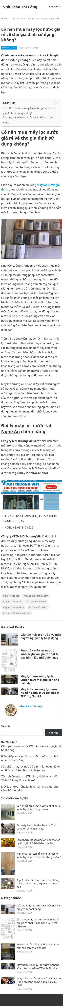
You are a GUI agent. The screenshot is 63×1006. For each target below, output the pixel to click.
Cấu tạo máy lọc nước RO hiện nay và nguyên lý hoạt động (40, 636)
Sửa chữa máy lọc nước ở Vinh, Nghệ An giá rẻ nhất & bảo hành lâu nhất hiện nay (39, 654)
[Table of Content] (56, 103)
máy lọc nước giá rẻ (29, 135)
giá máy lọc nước (11, 595)
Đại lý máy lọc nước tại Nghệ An (26, 429)
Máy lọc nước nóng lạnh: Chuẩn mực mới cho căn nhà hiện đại (39, 679)
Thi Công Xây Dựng (14, 798)
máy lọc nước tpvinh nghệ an (16, 613)
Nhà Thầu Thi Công (20, 6)
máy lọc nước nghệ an (13, 607)
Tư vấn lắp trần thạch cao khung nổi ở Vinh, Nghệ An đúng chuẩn (38, 807)
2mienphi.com (32, 999)
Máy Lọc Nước (18, 18)
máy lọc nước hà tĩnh (36, 601)
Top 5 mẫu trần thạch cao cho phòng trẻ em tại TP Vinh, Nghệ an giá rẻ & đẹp (38, 883)
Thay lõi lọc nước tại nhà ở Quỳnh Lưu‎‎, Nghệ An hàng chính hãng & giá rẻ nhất (39, 982)
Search (5, 726)
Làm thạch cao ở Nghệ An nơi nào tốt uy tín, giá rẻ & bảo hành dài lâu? (38, 841)
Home (4, 18)
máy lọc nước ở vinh (38, 607)
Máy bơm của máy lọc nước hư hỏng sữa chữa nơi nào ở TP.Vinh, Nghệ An (39, 692)
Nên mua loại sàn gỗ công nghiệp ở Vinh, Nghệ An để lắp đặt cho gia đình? (39, 855)
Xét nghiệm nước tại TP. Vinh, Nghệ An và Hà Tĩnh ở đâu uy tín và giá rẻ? (29, 778)
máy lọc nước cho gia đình (36, 595)
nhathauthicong (30, 706)
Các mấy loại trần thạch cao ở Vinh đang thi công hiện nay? (36, 826)
